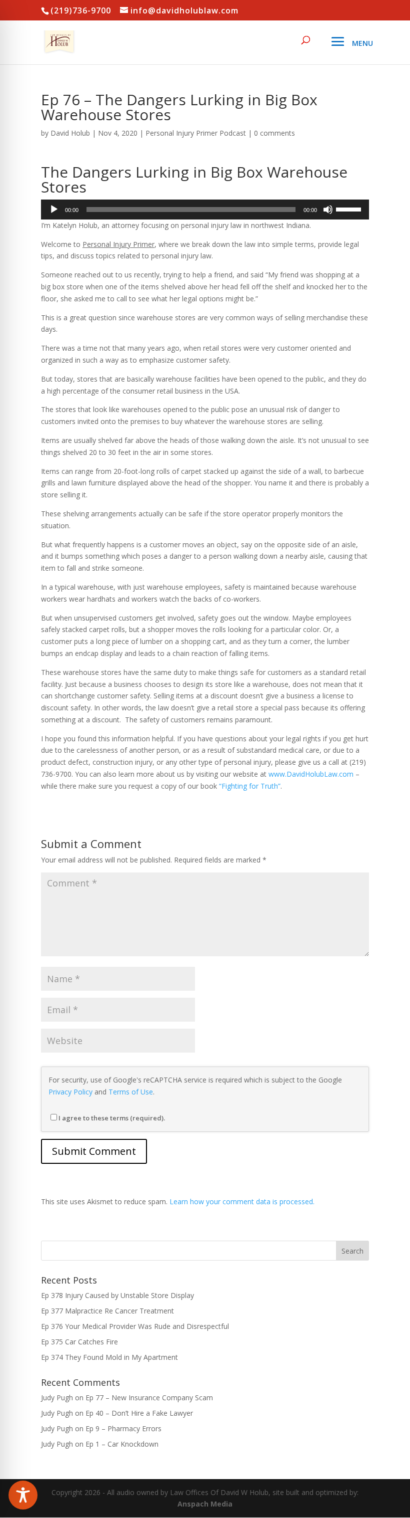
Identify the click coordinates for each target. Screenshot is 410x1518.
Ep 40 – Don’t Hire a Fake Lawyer (139, 1413)
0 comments (274, 133)
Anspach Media (205, 1504)
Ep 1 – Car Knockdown (122, 1444)
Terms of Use (130, 1091)
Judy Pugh (57, 1397)
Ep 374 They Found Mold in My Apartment (109, 1357)
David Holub (70, 133)
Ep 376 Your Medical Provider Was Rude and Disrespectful (135, 1326)
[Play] (54, 210)
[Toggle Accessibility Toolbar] (23, 1495)
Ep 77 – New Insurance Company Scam (149, 1397)
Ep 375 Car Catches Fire (79, 1341)
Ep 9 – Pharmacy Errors (124, 1428)
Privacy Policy (70, 1091)
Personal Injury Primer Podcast (196, 133)
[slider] (350, 208)
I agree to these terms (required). (111, 1117)
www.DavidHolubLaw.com (311, 774)
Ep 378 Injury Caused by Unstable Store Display (117, 1295)
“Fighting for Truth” (249, 786)
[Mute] (328, 210)
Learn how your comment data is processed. (242, 1201)
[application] (205, 209)
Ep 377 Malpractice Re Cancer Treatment (107, 1310)
